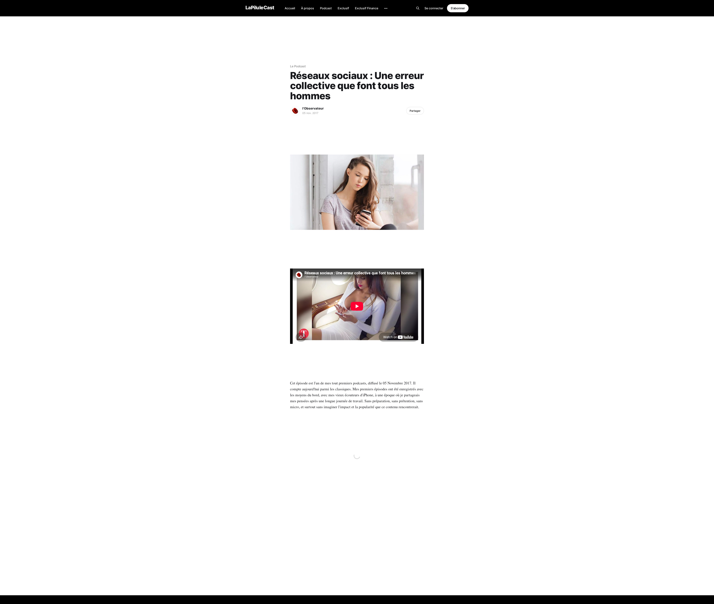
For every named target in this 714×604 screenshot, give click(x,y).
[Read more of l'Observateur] (295, 111)
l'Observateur (313, 108)
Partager (415, 110)
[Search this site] (418, 8)
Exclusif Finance (366, 8)
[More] (386, 8)
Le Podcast (298, 66)
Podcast (326, 8)
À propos (307, 8)
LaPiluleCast (259, 8)
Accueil (290, 8)
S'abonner (458, 8)
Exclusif (343, 8)
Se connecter (433, 8)
